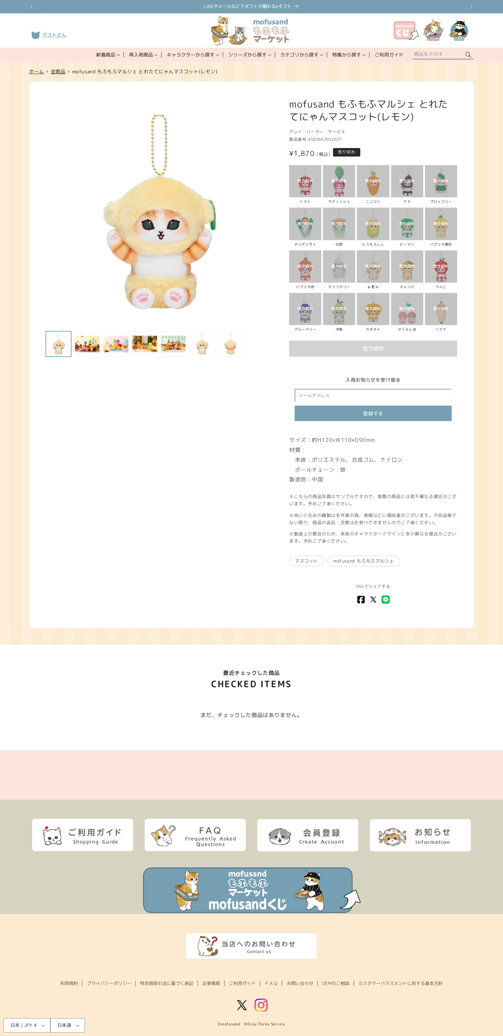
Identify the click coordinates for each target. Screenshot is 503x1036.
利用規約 (69, 983)
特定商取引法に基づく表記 (166, 983)
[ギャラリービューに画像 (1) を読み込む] (58, 344)
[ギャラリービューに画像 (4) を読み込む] (144, 344)
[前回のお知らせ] (31, 6)
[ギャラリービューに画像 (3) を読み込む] (116, 344)
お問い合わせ (300, 983)
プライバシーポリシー (109, 983)
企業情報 (211, 983)
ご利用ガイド (242, 983)
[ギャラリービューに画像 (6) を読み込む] (202, 344)
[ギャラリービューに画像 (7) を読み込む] (230, 344)
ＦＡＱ (271, 983)
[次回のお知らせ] (471, 6)
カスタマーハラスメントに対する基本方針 (400, 983)
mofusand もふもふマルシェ (363, 561)
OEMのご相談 (335, 983)
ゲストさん (54, 35)
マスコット (306, 561)
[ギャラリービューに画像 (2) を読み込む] (87, 344)
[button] (107, 55)
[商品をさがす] (468, 55)
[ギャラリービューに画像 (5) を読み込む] (173, 344)
